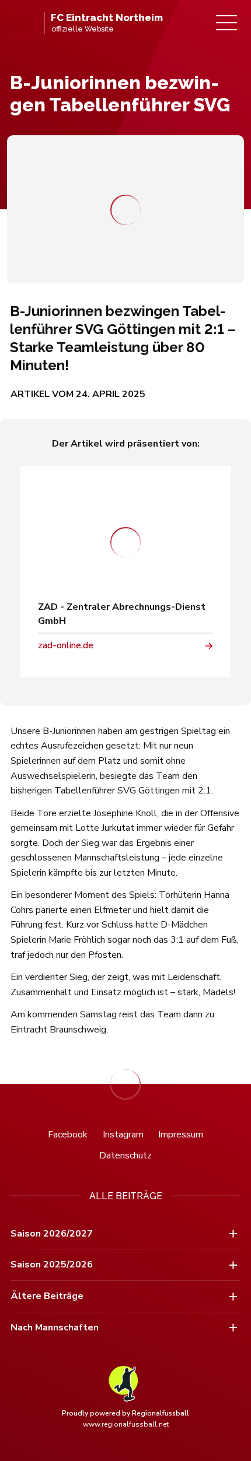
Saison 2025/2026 (52, 1264)
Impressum (180, 1134)
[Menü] (226, 22)
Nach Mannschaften (55, 1327)
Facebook (68, 1134)
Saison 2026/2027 (52, 1233)
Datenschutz (125, 1155)
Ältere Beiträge (47, 1296)
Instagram (123, 1134)
